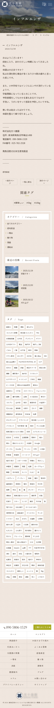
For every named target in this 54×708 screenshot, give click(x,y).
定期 (14, 577)
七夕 (40, 362)
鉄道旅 (16, 455)
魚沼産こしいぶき (37, 420)
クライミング (23, 420)
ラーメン (27, 449)
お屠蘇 (32, 519)
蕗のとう (38, 530)
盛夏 (7, 397)
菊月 (23, 559)
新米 (20, 577)
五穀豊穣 (25, 437)
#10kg (37, 202)
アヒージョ (18, 536)
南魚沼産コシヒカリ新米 (15, 432)
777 (30, 548)
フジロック (34, 373)
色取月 (16, 559)
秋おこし (41, 461)
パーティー (21, 478)
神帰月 (18, 484)
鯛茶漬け (16, 373)
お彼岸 (29, 443)
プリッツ (41, 490)
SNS (45, 356)
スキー (16, 501)
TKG (37, 333)
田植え (8, 327)
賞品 (20, 344)
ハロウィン (10, 478)
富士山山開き (11, 362)
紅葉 (29, 466)
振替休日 (33, 402)
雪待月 (43, 478)
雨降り (33, 437)
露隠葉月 (9, 484)
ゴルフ (33, 408)
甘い (33, 577)
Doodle (18, 449)
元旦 (17, 519)
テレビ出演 (40, 426)
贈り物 (10, 237)
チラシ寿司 (10, 356)
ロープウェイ (39, 466)
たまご (32, 472)
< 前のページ (10, 181)
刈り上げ (36, 455)
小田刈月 (28, 554)
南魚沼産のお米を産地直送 (15, 151)
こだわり (41, 577)
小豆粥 (26, 524)
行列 (35, 449)
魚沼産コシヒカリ (26, 333)
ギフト (38, 339)
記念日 (8, 437)
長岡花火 (9, 391)
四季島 (8, 455)
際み (7, 443)
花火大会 (9, 408)
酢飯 (36, 350)
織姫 (15, 368)
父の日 (19, 339)
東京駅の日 (10, 513)
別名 (20, 554)
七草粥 (40, 519)
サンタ (40, 513)
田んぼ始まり (22, 542)
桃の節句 (28, 530)
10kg (8, 577)
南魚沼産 (41, 565)
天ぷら (8, 536)
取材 (31, 426)
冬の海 (38, 501)
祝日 (25, 402)
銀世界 (33, 495)
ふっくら (30, 571)
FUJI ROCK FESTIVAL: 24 (27, 362)
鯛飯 (7, 373)
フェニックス (41, 391)
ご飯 (15, 350)
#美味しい (19, 202)
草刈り (43, 397)
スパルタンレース (39, 432)
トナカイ (9, 519)
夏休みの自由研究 (23, 385)
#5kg (28, 202)
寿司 (29, 350)
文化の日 (25, 565)
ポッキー (31, 490)
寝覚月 (37, 554)
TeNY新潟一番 (22, 426)
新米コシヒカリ (18, 443)
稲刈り (30, 559)
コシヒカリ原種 (11, 333)
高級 (9, 242)
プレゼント (29, 339)
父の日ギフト (11, 344)
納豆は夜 (42, 368)
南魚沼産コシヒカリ (21, 495)
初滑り (8, 501)
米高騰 (8, 548)
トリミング (23, 379)
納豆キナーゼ (31, 368)
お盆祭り (42, 402)
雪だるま (9, 507)
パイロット (10, 426)
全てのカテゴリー (14, 223)
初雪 (40, 495)
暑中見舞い (16, 397)
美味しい (20, 571)
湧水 (7, 554)
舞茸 (7, 472)
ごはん (8, 350)
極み (40, 437)
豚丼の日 (34, 524)
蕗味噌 (27, 536)
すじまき (36, 536)
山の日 (18, 402)
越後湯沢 (20, 513)
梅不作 (27, 344)
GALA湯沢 (19, 507)
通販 (26, 577)
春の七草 (9, 524)
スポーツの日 (22, 461)
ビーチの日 (10, 385)
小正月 (18, 524)
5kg (42, 571)
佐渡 (34, 414)
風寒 (7, 490)
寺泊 (14, 490)
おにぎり (20, 356)
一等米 (10, 233)
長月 (14, 554)
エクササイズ (11, 379)
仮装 (29, 478)
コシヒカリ (10, 571)
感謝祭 (16, 466)
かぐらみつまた (31, 507)
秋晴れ (32, 461)
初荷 (28, 432)
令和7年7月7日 (39, 548)
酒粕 (22, 327)
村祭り (26, 408)
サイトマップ (40, 684)
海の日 (24, 373)
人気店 (42, 449)
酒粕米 (10, 247)
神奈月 (38, 559)
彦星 (22, 368)
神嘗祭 (8, 466)
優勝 (40, 408)
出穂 (25, 397)
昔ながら (30, 327)
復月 (25, 484)
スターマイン (28, 391)
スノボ (24, 501)
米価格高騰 (10, 339)
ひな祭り (19, 530)
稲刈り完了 (10, 461)
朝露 (39, 379)
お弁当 (29, 356)
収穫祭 (16, 565)
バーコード (26, 455)
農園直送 (9, 414)
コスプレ (9, 402)
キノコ (24, 472)
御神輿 (18, 408)
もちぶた (9, 530)
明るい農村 (10, 542)
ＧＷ (31, 542)
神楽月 (32, 484)
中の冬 (40, 484)
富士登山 (38, 356)
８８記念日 (34, 397)
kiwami (16, 548)
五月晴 (38, 542)
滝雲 (23, 466)
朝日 (31, 501)
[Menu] (50, 4)
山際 (24, 548)
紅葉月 (8, 559)
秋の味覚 (16, 472)
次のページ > (44, 181)
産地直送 (6, 172)
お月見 (16, 437)
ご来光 (32, 379)
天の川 (8, 368)
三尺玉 (18, 391)
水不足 (22, 350)
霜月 (36, 478)
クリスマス (31, 513)
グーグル (9, 449)
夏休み (35, 385)
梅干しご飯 (37, 344)
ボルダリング (11, 420)
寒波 (33, 565)
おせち (24, 519)
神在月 (8, 565)
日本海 (27, 414)
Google (37, 443)
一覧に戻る (27, 182)
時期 (15, 327)
